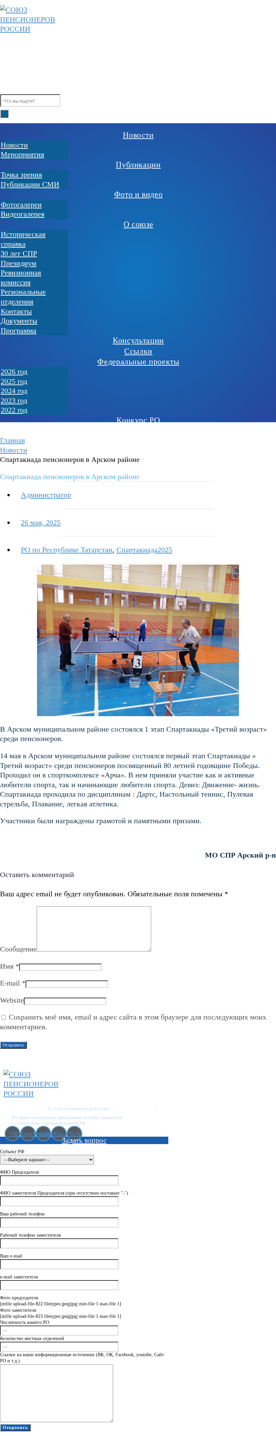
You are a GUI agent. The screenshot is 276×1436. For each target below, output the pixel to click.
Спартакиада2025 (144, 549)
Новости (13, 450)
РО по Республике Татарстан (66, 549)
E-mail (13, 983)
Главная (12, 440)
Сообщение (18, 949)
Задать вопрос (84, 1140)
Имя (9, 966)
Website (12, 1000)
